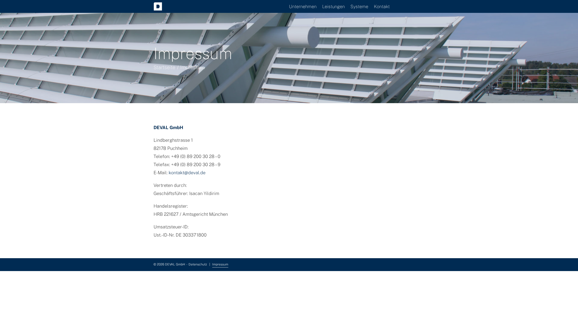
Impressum (220, 264)
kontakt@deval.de (187, 172)
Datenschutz (198, 264)
